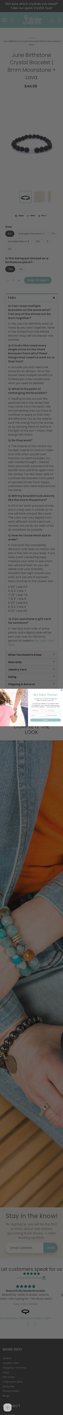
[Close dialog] (61, 690)
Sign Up (45, 720)
